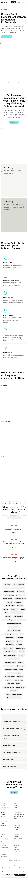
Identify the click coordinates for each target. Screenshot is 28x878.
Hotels (21, 634)
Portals (15, 818)
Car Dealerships (14, 609)
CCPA (19, 860)
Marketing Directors (8, 648)
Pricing (2, 836)
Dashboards (16, 820)
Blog (2, 841)
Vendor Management (18, 812)
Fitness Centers (21, 619)
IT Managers (20, 637)
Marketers (19, 644)
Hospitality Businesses (11, 634)
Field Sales (16, 827)
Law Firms (19, 641)
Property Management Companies (14, 669)
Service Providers (20, 687)
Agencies (9, 602)
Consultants (7, 584)
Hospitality (3, 827)
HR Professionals (9, 637)
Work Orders (17, 825)
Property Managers (9, 595)
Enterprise (3, 816)
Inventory (16, 805)
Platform (3, 805)
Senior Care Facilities (8, 687)
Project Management (18, 816)
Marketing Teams (20, 648)
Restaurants (20, 676)
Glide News (16, 849)
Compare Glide (4, 847)
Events (15, 847)
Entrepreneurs (20, 591)
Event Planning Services (17, 612)
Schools (18, 683)
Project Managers (20, 666)
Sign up (13, 2)
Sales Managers (19, 680)
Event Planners (20, 595)
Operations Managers (14, 658)
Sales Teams (10, 683)
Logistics (16, 807)
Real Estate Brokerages (14, 673)
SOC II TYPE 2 (10, 860)
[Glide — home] (4, 2)
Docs (15, 840)
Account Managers (7, 598)
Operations (21, 655)
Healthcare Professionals (14, 630)
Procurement (17, 810)
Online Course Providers (10, 655)
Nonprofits (22, 651)
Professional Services (6, 829)
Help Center (16, 843)
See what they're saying (14, 517)
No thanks (8, 874)
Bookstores (20, 605)
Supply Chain (4, 818)
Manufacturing (4, 821)
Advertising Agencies (20, 598)
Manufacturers (10, 644)
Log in (18, 2)
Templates (16, 836)
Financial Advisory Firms (8, 619)
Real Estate (3, 825)
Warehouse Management (19, 814)
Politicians (20, 662)
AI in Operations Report (19, 851)
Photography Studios (10, 662)
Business (3, 814)
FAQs (2, 849)
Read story (6, 416)
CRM (15, 823)
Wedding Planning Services (14, 697)
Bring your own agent (5, 807)
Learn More (22, 871)
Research (3, 843)
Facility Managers (18, 616)
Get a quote (6, 36)
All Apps (16, 829)
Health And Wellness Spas (14, 623)
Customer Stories (18, 838)
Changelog (3, 854)
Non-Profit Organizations (10, 651)
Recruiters (6, 588)
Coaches (23, 609)
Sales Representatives (18, 584)
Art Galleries (17, 602)
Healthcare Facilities (14, 627)
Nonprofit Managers (9, 591)
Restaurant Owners (10, 676)
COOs (6, 612)
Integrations (3, 852)
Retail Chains (8, 680)
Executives (8, 616)
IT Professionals (10, 641)
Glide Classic (4, 856)
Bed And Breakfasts (10, 605)
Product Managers (8, 666)
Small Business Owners (18, 588)
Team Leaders (14, 690)
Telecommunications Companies (14, 694)
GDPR (15, 860)
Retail (2, 823)
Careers (3, 839)
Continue (20, 874)
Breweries (5, 609)
